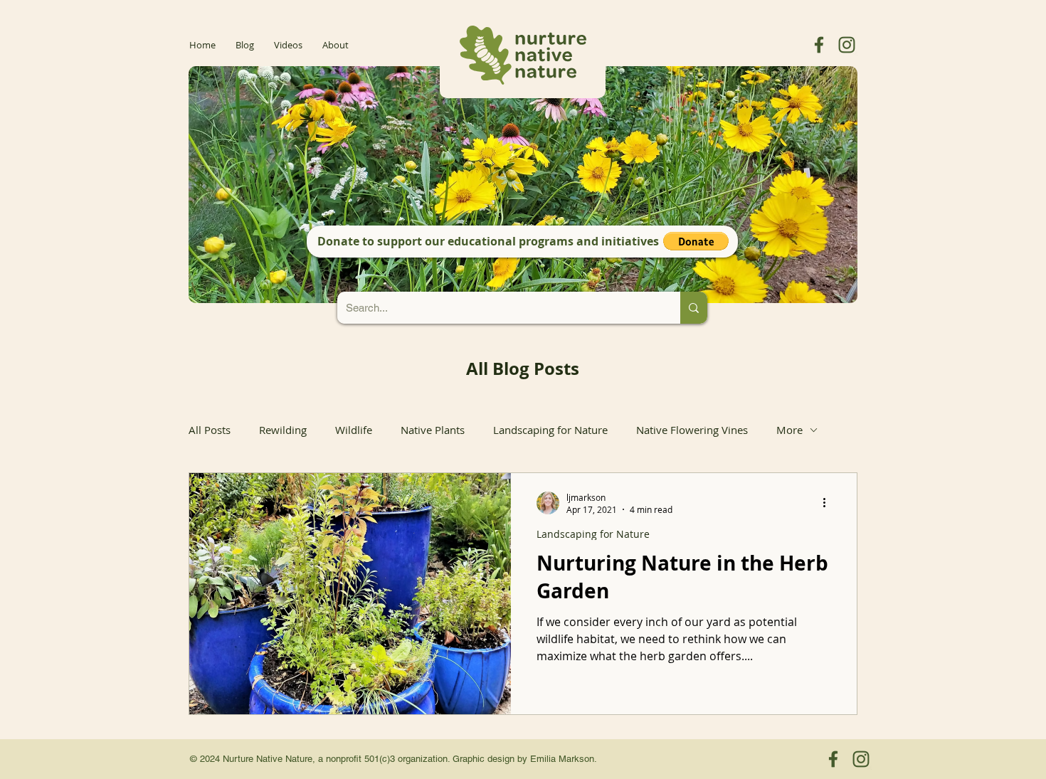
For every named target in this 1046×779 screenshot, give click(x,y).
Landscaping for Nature (550, 430)
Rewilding (283, 430)
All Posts (210, 430)
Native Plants (433, 430)
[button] (696, 241)
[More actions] (829, 503)
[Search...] (693, 308)
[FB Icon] (819, 44)
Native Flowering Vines (692, 430)
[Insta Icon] (846, 44)
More (789, 430)
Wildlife (353, 430)
